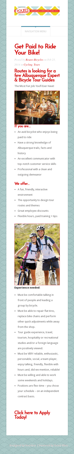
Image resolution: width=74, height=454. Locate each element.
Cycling (28, 64)
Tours (37, 64)
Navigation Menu (35, 31)
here (28, 413)
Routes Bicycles (34, 59)
